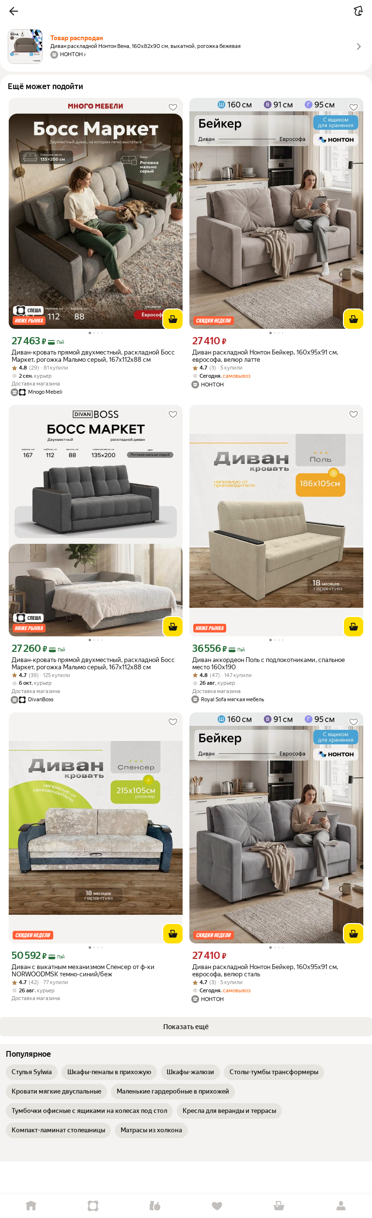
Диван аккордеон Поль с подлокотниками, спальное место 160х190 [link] (268, 663)
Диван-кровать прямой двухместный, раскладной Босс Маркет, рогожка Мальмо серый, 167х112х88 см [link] (93, 356)
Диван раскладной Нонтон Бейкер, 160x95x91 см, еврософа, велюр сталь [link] (265, 970)
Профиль (341, 1206)
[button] (13, 11)
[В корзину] (173, 319)
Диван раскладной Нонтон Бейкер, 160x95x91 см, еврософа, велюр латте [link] (265, 356)
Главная (31, 1206)
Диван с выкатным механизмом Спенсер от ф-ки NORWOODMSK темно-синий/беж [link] (83, 970)
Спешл (93, 1206)
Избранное (217, 1206)
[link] (32, 1072)
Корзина (279, 1206)
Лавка (155, 1206)
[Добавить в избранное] (173, 107)
